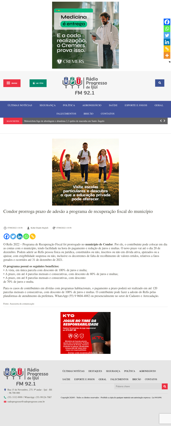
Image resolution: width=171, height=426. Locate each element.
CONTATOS (108, 113)
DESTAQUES (95, 371)
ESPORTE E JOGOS (136, 105)
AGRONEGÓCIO (92, 105)
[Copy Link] (33, 236)
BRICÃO (89, 113)
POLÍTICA (69, 105)
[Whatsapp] (26, 236)
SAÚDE (113, 105)
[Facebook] (7, 236)
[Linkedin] (20, 236)
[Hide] (169, 62)
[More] (167, 55)
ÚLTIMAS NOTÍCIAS (20, 105)
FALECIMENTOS (66, 113)
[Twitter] (13, 236)
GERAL (159, 105)
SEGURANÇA (48, 105)
